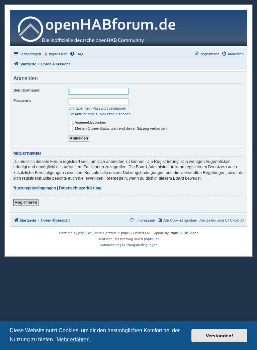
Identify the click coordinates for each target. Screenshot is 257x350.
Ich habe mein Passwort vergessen (97, 108)
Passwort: (22, 101)
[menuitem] (55, 54)
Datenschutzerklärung (80, 188)
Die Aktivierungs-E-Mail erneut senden (100, 114)
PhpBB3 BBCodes (184, 233)
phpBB (83, 233)
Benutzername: (26, 90)
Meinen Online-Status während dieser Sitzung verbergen (120, 128)
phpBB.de (152, 239)
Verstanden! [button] (219, 335)
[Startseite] (99, 28)
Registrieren (26, 202)
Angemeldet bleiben (90, 122)
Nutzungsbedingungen (34, 188)
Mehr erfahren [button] (73, 339)
